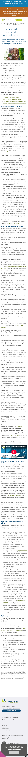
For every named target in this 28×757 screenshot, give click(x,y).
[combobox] (14, 720)
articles (3, 23)
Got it (14, 752)
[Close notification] (26, 3)
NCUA (17, 743)
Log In (18, 19)
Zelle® (3, 727)
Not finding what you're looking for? (10, 717)
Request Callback (11, 710)
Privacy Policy (5, 725)
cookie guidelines (15, 749)
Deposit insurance (6, 730)
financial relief (7, 11)
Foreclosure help (5, 728)
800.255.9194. (5, 738)
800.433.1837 (16, 708)
